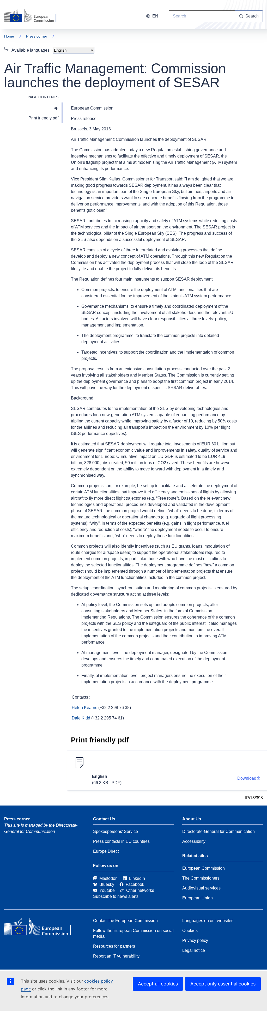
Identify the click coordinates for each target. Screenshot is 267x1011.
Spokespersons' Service (115, 831)
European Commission (203, 868)
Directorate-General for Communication (218, 831)
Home (9, 36)
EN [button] (155, 16)
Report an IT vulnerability (116, 956)
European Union (197, 898)
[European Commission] (33, 15)
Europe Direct (106, 851)
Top (55, 107)
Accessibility (193, 841)
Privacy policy (195, 940)
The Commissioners (201, 878)
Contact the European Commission (125, 920)
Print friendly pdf (43, 118)
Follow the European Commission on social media (133, 933)
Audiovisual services (201, 888)
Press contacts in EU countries (121, 841)
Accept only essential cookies (223, 983)
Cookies (190, 930)
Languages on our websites (207, 920)
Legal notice (193, 950)
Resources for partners (114, 946)
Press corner (36, 36)
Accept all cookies (158, 983)
